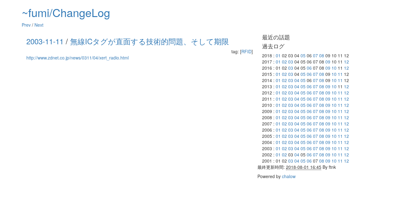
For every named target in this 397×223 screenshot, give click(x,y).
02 (284, 62)
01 (278, 55)
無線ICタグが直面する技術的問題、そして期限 (149, 41)
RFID (246, 51)
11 (340, 74)
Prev (26, 25)
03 (290, 62)
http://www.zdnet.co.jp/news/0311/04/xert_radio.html (77, 58)
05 (303, 55)
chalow (289, 176)
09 (327, 62)
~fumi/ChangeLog (66, 12)
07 (315, 55)
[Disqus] (139, 141)
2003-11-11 (45, 41)
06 (309, 68)
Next (38, 25)
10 (334, 68)
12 (346, 62)
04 (296, 80)
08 (321, 55)
